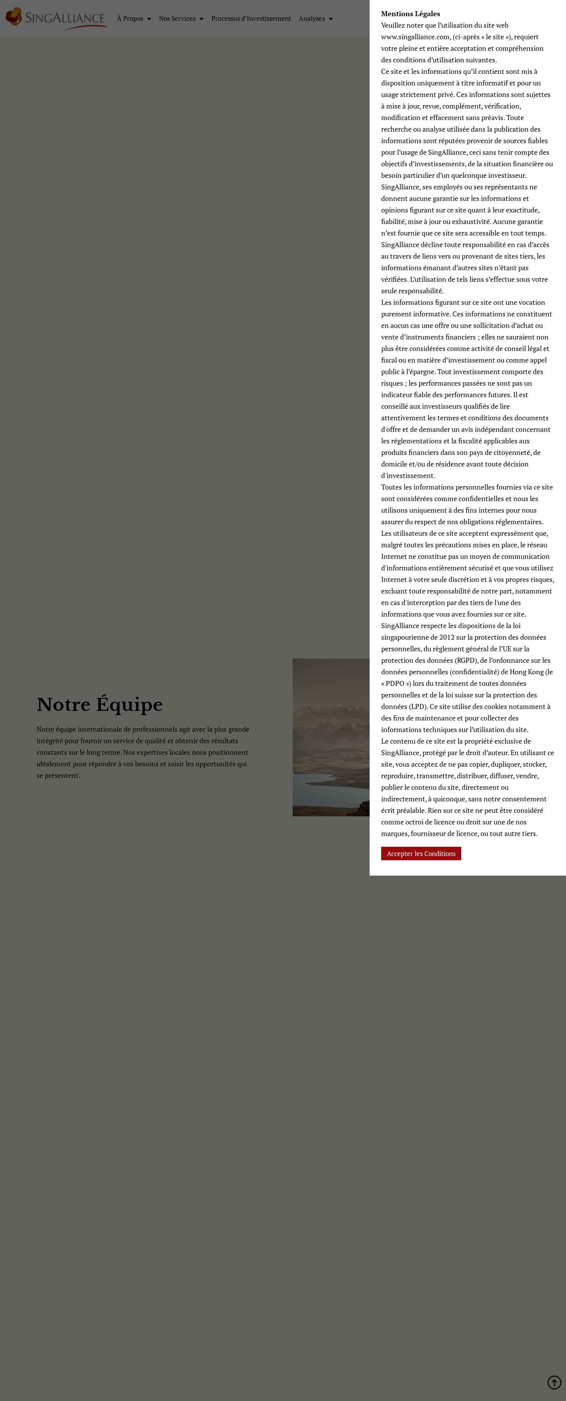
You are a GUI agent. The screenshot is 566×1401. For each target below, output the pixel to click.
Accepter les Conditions (421, 853)
